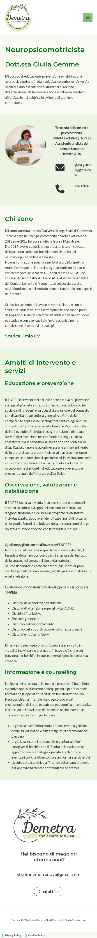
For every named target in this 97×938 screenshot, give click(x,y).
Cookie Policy (36, 935)
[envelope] (60, 167)
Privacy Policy (13, 935)
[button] (48, 891)
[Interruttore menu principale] (87, 17)
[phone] (60, 189)
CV (37, 336)
